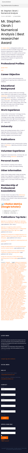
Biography (8, 262)
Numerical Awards (9, 311)
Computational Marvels (18, 278)
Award (7, 265)
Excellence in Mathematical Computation (16, 288)
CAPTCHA (3, 415)
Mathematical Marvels (18, 299)
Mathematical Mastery (6, 301)
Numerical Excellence (11, 313)
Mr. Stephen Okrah (5, 48)
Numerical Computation (16, 312)
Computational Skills (5, 284)
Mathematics (8, 99)
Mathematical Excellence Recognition (18, 298)
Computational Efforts (11, 271)
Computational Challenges (11, 268)
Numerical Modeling (18, 316)
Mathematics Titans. (5, 307)
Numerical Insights (15, 314)
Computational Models (6, 281)
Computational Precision (6, 282)
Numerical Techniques (10, 318)
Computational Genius (16, 273)
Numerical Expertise (21, 313)
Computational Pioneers (17, 281)
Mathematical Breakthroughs (11, 294)
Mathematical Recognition (7, 302)
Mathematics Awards (17, 302)
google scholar (4, 67)
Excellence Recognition (10, 291)
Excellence (24, 286)
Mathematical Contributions (13, 296)
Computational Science (17, 283)
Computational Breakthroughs (11, 267)
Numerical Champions (6, 312)
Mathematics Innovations (17, 304)
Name (2, 387)
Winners (11, 319)
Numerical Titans (19, 318)
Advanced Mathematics (12, 263)
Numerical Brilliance (17, 311)
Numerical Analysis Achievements (8, 309)
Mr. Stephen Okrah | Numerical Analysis (9, 12)
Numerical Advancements (11, 308)
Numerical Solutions (14, 317)
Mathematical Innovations (7, 299)
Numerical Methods (9, 316)
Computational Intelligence (7, 277)
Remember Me (5, 435)
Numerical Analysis (21, 308)
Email (2, 392)
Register (3, 439)
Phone (2, 398)
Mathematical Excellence (12, 297)
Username (5, 426)
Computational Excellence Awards (13, 272)
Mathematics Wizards (15, 307)
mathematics (8, 145)
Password (5, 431)
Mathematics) (4, 96)
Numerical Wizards (5, 319)
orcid (2, 70)
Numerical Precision (5, 317)
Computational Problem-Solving (19, 282)
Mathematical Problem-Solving (18, 301)
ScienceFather (6, 2)
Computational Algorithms (13, 266)
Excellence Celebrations (15, 287)
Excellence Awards (5, 287)
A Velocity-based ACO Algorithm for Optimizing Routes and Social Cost (14, 241)
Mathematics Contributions (19, 303)
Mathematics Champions (6, 303)
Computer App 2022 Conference (8, 358)
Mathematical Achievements (12, 292)
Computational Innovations (7, 276)
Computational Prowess (6, 283)
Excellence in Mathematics (7, 289)
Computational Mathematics (18, 279)
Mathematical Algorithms (13, 293)
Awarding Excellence (13, 265)
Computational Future (6, 273)
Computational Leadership (7, 278)
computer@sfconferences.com (8, 374)
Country (3, 404)
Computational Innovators (19, 276)
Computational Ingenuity (17, 274)
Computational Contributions (13, 269)
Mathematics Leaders (6, 306)
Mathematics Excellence (6, 304)
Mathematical (22, 195)
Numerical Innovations (6, 314)
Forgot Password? (5, 441)
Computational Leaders (18, 277)
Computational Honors (6, 274)
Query (2, 409)
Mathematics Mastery (16, 306)
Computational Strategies (16, 284)
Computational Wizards (16, 286)
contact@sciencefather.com (7, 379)
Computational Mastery (6, 279)
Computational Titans (6, 286)
